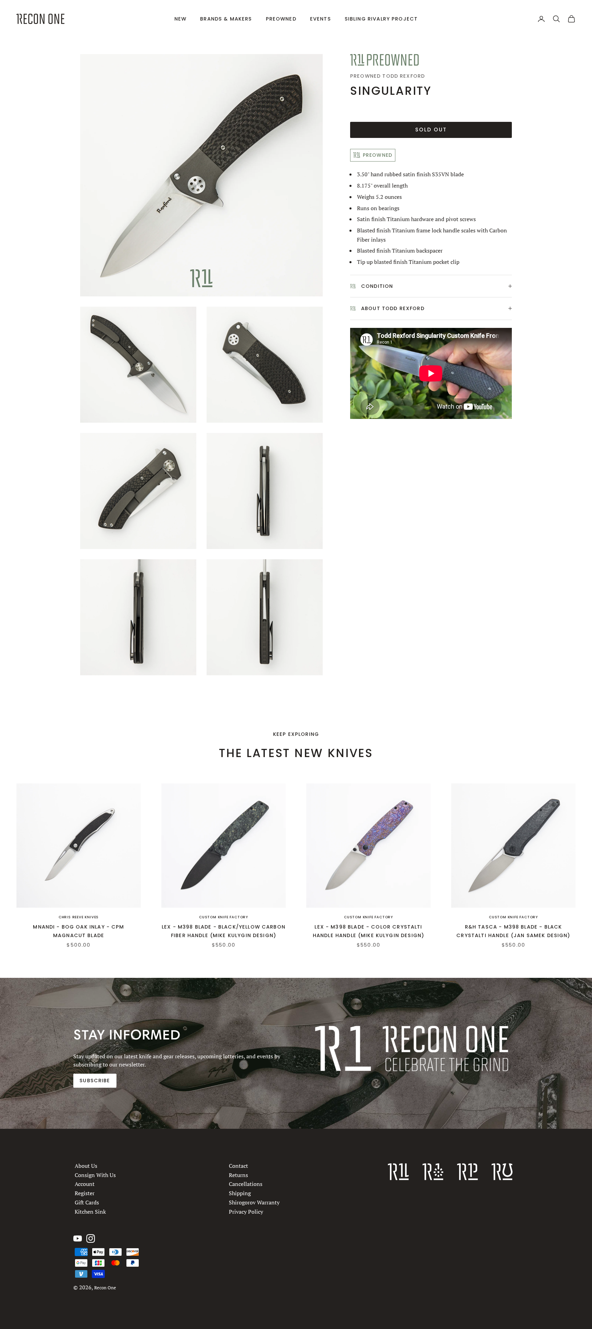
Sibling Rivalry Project (381, 18)
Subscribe (94, 1080)
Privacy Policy (246, 1211)
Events (320, 18)
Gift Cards (87, 1202)
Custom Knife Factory (223, 917)
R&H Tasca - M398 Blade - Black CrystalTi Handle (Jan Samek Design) (513, 930)
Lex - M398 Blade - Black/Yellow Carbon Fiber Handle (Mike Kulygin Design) (223, 930)
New (180, 18)
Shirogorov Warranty (254, 1202)
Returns (238, 1175)
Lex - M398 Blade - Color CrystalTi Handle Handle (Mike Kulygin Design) (368, 930)
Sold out (431, 129)
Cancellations (245, 1184)
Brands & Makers (226, 18)
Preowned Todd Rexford (387, 76)
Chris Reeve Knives (79, 917)
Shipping (240, 1193)
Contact (238, 1166)
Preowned (281, 18)
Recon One (105, 1288)
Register (85, 1193)
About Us (86, 1166)
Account (85, 1184)
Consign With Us (95, 1175)
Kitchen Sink (90, 1211)
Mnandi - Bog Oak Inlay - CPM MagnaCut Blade (78, 930)
